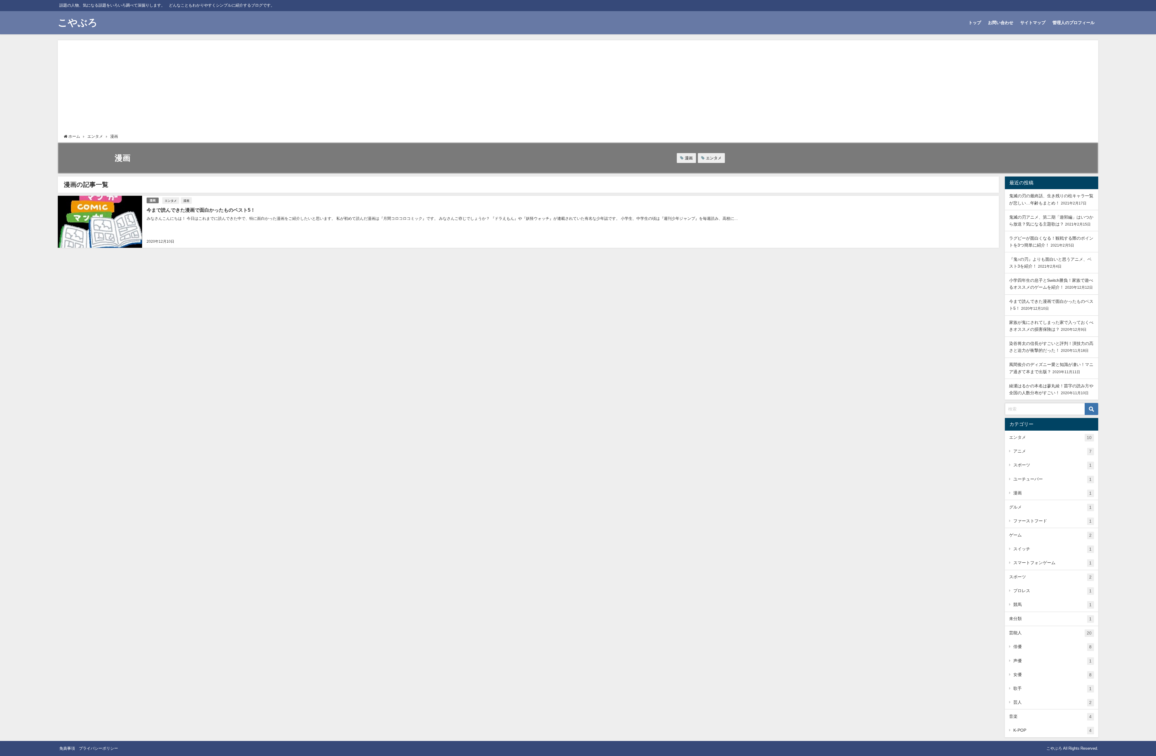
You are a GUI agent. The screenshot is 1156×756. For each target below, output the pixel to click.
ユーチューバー (1052, 479)
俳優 (1052, 646)
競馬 (1052, 604)
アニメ (1052, 451)
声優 (1052, 661)
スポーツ (1052, 465)
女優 (1052, 674)
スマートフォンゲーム (1052, 563)
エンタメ (714, 158)
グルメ (1050, 507)
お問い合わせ (1000, 22)
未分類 (1050, 618)
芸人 (1052, 702)
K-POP (1052, 730)
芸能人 (1050, 633)
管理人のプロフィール (1073, 22)
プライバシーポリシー (98, 748)
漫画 (689, 158)
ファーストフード (1052, 521)
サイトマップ (1033, 22)
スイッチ (1052, 549)
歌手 (1052, 688)
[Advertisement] (578, 88)
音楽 (1050, 716)
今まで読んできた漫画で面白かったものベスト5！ (201, 209)
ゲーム (1050, 535)
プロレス (1052, 591)
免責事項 (67, 748)
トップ (974, 22)
